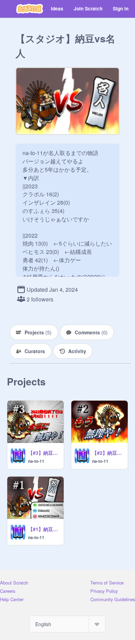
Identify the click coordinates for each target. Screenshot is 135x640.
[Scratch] (30, 8)
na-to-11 (36, 461)
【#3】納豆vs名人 (44, 452)
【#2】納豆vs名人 (108, 452)
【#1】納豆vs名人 (44, 529)
